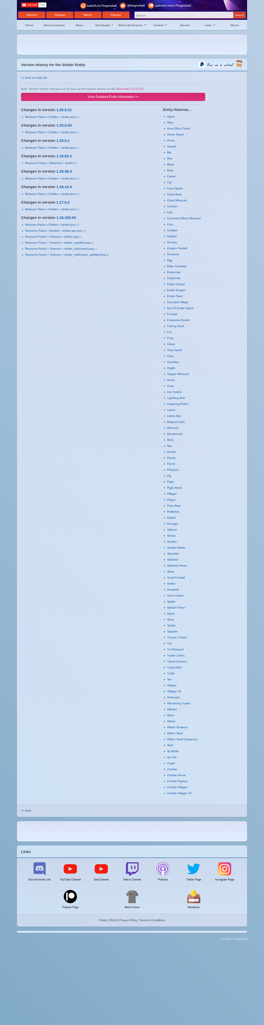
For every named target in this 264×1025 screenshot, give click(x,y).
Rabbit (171, 517)
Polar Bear (174, 505)
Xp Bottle (173, 751)
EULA (113, 920)
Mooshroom (175, 433)
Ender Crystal (176, 284)
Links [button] (208, 25)
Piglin (170, 481)
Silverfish (173, 553)
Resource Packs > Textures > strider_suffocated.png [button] (59, 248)
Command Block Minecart (184, 218)
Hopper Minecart (178, 374)
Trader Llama (176, 655)
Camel (171, 176)
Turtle (170, 673)
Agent (171, 116)
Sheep (171, 535)
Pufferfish (173, 511)
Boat (170, 170)
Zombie (172, 769)
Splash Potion (176, 607)
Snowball (173, 589)
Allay (170, 122)
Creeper (172, 230)
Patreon (116, 15)
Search (239, 15)
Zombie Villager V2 (179, 793)
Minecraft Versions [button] (130, 25)
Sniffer (171, 583)
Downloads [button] (103, 25)
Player (171, 499)
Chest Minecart (177, 200)
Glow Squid (174, 350)
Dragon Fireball (177, 248)
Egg (169, 260)
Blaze (170, 164)
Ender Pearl (175, 296)
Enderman (174, 272)
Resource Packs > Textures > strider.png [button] (51, 236)
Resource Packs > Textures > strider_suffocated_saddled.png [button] (65, 254)
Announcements (54, 25)
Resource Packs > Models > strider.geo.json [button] (53, 230)
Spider (171, 601)
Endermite (173, 278)
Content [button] (158, 25)
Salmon (172, 529)
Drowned (173, 254)
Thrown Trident (177, 637)
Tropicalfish (174, 667)
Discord (32, 15)
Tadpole (172, 631)
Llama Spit (174, 416)
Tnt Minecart (175, 649)
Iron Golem (174, 392)
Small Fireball (176, 577)
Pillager (172, 493)
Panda (171, 457)
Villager (172, 685)
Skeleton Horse (177, 565)
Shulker (172, 541)
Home (29, 25)
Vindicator (173, 697)
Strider (171, 625)
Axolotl (171, 146)
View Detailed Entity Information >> (113, 96)
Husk (170, 386)
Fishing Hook (175, 326)
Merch (88, 15)
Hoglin (171, 368)
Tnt (169, 643)
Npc (169, 445)
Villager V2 (174, 691)
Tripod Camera (177, 661)
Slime (170, 571)
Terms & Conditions (152, 920)
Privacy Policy (128, 920)
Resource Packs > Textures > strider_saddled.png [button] (57, 242)
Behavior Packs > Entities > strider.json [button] (50, 117)
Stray (170, 619)
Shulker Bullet (176, 547)
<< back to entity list (34, 77)
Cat (169, 182)
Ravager (172, 523)
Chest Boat (174, 194)
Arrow (171, 140)
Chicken (172, 206)
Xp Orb (171, 757)
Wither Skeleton (177, 727)
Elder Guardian (177, 266)
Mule (170, 439)
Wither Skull (175, 733)
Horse (171, 380)
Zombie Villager (177, 787)
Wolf (170, 745)
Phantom (173, 469)
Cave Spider (175, 188)
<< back (26, 810)
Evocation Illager (178, 302)
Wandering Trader (179, 703)
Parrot (171, 463)
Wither (171, 721)
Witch (170, 715)
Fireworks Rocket (178, 320)
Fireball (172, 314)
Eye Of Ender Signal (180, 308)
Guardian (173, 362)
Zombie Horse (176, 775)
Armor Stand (175, 134)
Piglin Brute (174, 487)
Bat (169, 152)
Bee (169, 158)
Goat (170, 356)
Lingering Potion (177, 404)
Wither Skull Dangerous (182, 739)
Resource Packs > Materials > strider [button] (49, 163)
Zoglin (171, 763)
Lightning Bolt (176, 398)
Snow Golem (175, 595)
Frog (170, 338)
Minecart (172, 427)
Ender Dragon (176, 290)
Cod (169, 212)
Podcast (60, 15)
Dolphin (172, 236)
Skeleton (172, 559)
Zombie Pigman (177, 781)
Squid (170, 613)
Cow (170, 224)
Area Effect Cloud (178, 128)
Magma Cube (176, 422)
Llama (171, 410)
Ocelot (171, 451)
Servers (185, 25)
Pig (169, 475)
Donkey (172, 242)
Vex (169, 679)
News (79, 25)
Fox (169, 332)
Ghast (171, 344)
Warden (172, 709)
